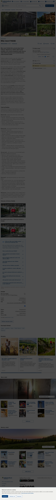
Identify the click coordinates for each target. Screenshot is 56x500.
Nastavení (19, 496)
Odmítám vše (12, 496)
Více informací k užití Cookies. (27, 493)
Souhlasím (5, 496)
